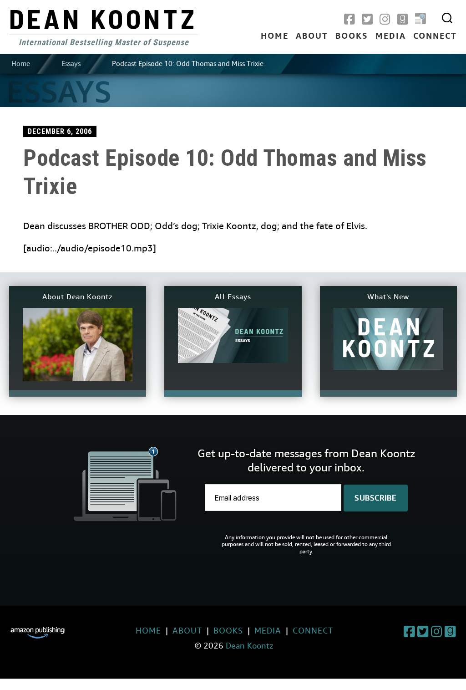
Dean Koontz (103, 18)
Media (390, 36)
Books (351, 36)
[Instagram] (385, 19)
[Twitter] (367, 19)
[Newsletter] (420, 19)
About (312, 36)
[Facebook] (349, 19)
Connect (435, 36)
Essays (71, 63)
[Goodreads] (402, 19)
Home (275, 36)
